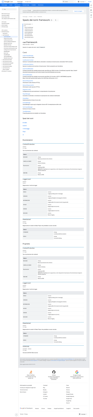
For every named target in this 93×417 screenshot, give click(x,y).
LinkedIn (45, 394)
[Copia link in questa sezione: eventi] (28, 126)
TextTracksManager (28, 107)
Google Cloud (69, 398)
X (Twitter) (45, 396)
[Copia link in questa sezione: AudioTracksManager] (34, 56)
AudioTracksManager (28, 55)
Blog (44, 387)
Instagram (45, 392)
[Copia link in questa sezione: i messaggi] (30, 129)
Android (68, 387)
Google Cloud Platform (59, 408)
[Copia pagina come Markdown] (55, 20)
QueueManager (27, 102)
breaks (25, 122)
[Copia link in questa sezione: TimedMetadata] (32, 111)
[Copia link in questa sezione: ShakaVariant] (32, 219)
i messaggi (26, 129)
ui (23, 135)
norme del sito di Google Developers (58, 360)
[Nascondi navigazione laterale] (16, 414)
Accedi (89, 1)
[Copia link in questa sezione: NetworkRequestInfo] (34, 81)
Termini (21, 414)
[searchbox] (9, 9)
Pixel (24, 132)
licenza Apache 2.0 (34, 360)
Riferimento (17, 5)
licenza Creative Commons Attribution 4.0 (66, 359)
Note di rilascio (23, 392)
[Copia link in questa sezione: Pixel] (26, 132)
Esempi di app (26, 5)
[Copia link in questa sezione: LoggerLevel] (32, 179)
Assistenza (40, 5)
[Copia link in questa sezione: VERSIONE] (30, 346)
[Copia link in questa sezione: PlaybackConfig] (32, 89)
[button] (9, 25)
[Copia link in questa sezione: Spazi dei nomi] (34, 118)
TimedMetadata (27, 111)
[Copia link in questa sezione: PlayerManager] (31, 94)
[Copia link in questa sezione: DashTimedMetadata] (34, 69)
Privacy (26, 414)
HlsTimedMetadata (27, 74)
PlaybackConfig (27, 89)
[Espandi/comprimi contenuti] (32, 24)
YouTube (45, 398)
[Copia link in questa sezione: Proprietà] (31, 244)
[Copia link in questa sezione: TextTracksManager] (34, 107)
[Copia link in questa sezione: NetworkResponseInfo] (35, 85)
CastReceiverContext (28, 60)
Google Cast (28, 1)
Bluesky (44, 389)
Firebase (68, 392)
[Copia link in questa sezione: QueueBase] (29, 98)
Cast (11, 2)
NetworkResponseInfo (28, 85)
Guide (10, 5)
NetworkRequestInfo (28, 81)
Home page (20, 1)
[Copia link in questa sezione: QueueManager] (32, 103)
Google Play (68, 400)
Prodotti (30, 16)
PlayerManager (26, 94)
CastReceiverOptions (28, 64)
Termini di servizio (24, 389)
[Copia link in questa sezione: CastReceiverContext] (34, 60)
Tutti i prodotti (76, 408)
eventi (25, 126)
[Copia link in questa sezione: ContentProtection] (36, 144)
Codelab (34, 5)
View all (67, 403)
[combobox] (69, 1)
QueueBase (25, 98)
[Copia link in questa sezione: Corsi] (28, 52)
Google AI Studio (69, 394)
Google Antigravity (70, 396)
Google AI (68, 408)
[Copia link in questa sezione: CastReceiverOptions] (34, 64)
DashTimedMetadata (28, 68)
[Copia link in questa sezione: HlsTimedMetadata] (33, 75)
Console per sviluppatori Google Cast (28, 387)
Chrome (68, 389)
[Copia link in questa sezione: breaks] (28, 123)
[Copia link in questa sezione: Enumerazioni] (34, 140)
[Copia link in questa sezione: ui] (25, 135)
